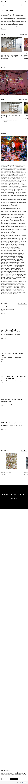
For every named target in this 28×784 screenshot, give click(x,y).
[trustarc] (24, 783)
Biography (4, 5)
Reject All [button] (22, 778)
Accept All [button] (14, 778)
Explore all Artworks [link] (23, 34)
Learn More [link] (3, 28)
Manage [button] (5, 778)
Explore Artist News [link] (23, 99)
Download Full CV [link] (5, 298)
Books (18, 5)
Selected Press (11, 5)
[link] (11, 44)
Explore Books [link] (24, 450)
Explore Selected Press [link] (22, 303)
